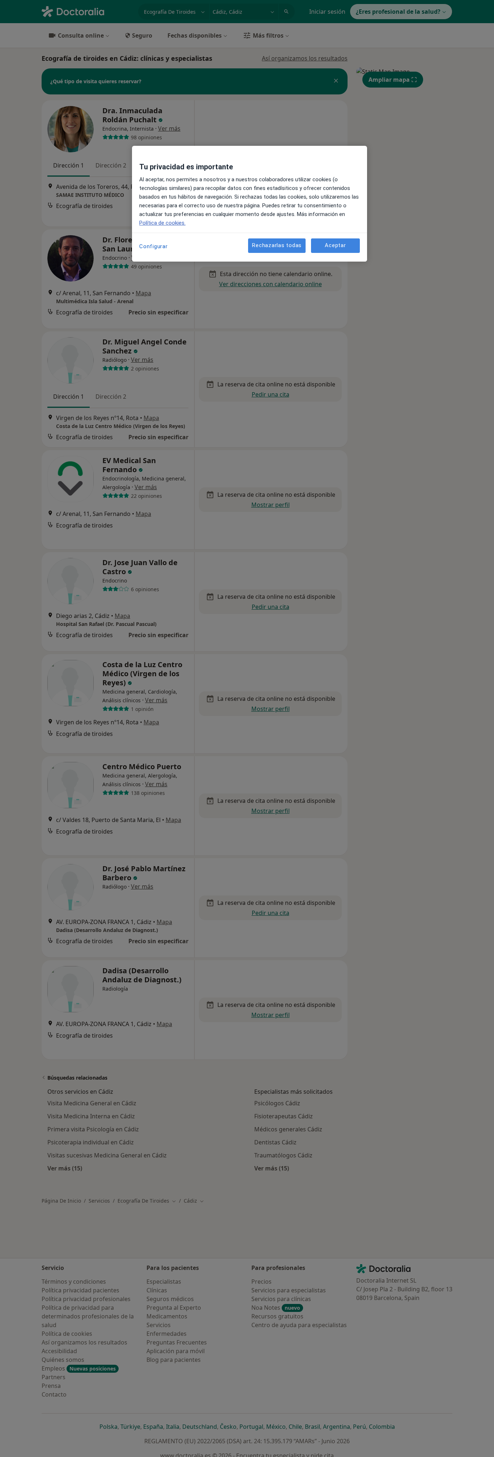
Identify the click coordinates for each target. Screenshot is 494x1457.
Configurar (153, 246)
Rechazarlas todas (277, 245)
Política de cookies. (162, 223)
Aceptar (335, 245)
